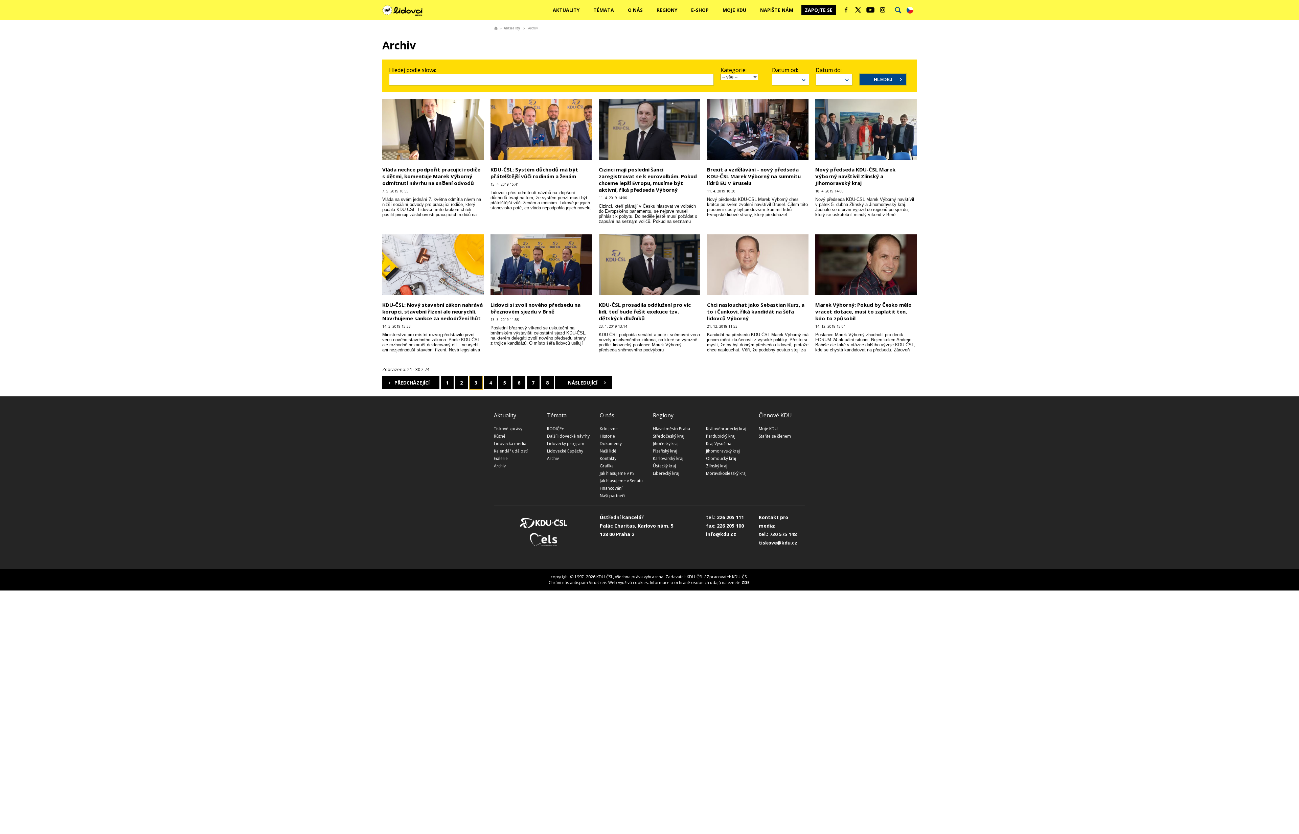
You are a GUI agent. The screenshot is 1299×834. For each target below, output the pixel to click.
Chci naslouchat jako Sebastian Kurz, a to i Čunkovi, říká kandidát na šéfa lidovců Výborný (755, 311)
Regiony (667, 10)
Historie (607, 436)
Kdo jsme (609, 429)
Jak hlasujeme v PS (617, 473)
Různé (499, 436)
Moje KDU (734, 10)
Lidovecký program (565, 443)
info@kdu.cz (721, 534)
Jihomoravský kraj (723, 451)
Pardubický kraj (720, 436)
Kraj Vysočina (718, 443)
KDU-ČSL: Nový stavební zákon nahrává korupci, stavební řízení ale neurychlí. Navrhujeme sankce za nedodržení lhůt (432, 311)
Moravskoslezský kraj (726, 473)
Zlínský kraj (716, 466)
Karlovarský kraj (668, 458)
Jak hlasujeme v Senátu (621, 481)
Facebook (846, 9)
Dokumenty (611, 443)
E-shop (700, 10)
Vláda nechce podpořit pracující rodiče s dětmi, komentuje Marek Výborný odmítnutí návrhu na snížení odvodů (431, 176)
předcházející (412, 382)
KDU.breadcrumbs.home (496, 28)
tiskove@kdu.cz (778, 542)
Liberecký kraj (666, 473)
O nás (635, 10)
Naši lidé (608, 451)
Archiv (500, 466)
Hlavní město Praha (671, 429)
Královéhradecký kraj (726, 429)
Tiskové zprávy (508, 429)
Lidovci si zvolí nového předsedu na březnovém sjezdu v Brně (535, 308)
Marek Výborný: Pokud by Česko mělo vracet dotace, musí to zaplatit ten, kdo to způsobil (863, 311)
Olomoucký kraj (721, 458)
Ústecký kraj (664, 466)
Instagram (882, 9)
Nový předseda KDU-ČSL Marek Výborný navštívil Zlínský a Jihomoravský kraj (855, 176)
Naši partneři (612, 496)
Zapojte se (819, 10)
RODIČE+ (555, 429)
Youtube (870, 9)
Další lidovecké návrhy (568, 436)
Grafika (607, 466)
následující (582, 382)
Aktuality (566, 10)
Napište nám (776, 10)
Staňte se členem (775, 436)
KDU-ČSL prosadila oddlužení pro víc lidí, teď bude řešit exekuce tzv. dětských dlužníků (645, 311)
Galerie (501, 458)
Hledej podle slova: (412, 70)
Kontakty (608, 458)
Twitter (858, 9)
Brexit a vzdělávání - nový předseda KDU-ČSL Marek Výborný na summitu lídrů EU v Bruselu (754, 176)
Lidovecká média (510, 443)
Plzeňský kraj (665, 451)
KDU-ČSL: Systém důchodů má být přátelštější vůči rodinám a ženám (534, 173)
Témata (603, 10)
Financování (611, 488)
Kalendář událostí (511, 451)
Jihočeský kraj (666, 443)
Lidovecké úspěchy (565, 451)
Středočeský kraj (668, 436)
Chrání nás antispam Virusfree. (578, 582)
